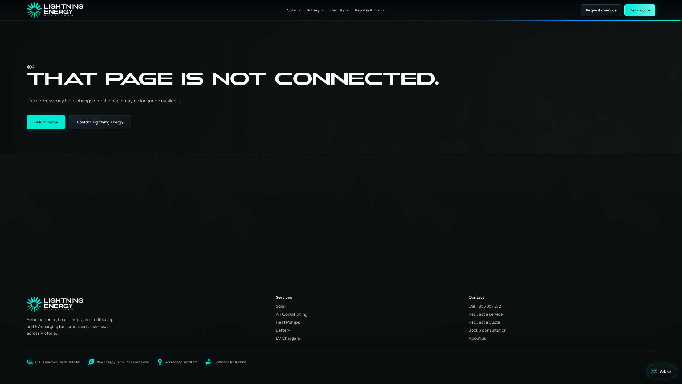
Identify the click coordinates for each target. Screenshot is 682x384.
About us (477, 338)
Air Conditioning (291, 314)
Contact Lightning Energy (100, 122)
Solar (291, 10)
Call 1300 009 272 (485, 306)
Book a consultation (487, 330)
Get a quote (640, 10)
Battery (313, 10)
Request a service (601, 10)
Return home (46, 122)
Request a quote (484, 322)
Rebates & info (367, 10)
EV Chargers (288, 338)
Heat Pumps (288, 322)
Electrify (337, 10)
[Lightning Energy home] (59, 10)
